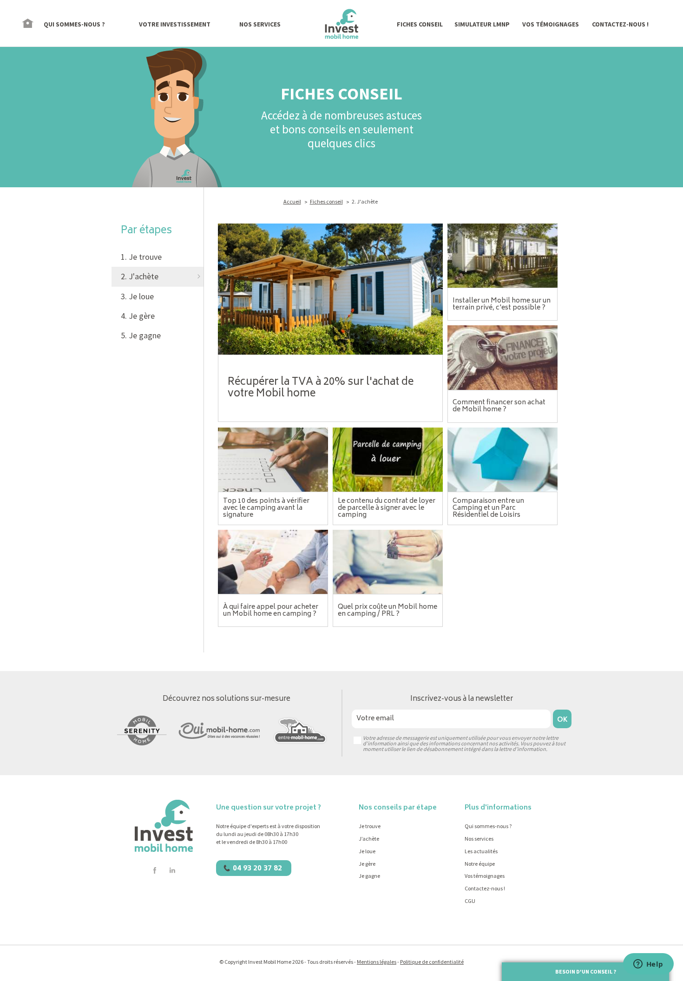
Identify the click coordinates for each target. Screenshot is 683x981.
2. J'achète (139, 276)
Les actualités (481, 851)
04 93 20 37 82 (257, 868)
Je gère (367, 863)
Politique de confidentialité (432, 961)
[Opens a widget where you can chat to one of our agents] (648, 964)
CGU (470, 900)
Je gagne (369, 875)
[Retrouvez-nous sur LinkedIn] (172, 870)
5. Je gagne (141, 335)
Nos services (479, 838)
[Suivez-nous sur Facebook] (155, 870)
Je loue (367, 851)
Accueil (292, 201)
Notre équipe (480, 863)
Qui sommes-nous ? (488, 826)
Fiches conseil (326, 201)
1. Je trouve (141, 256)
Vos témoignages (485, 875)
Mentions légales (376, 961)
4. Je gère (138, 315)
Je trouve (370, 826)
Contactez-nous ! (485, 888)
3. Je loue (137, 296)
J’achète (369, 838)
